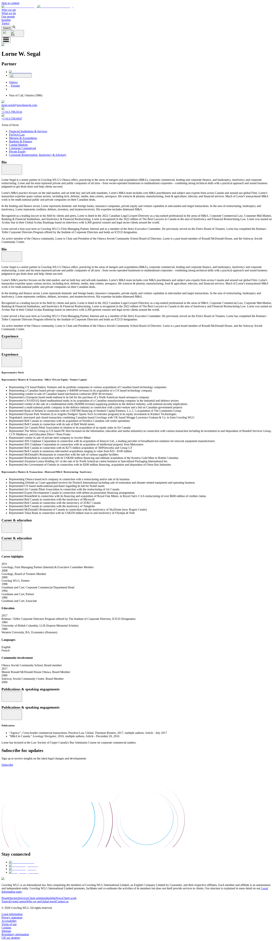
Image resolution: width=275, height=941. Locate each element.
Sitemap (6, 931)
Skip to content (10, 3)
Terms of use (9, 924)
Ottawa (13, 82)
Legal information (12, 914)
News (59, 898)
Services (23, 898)
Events (13, 901)
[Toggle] (11, 169)
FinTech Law (17, 134)
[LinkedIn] (20, 71)
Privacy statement (11, 917)
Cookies (6, 927)
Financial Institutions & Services (28, 131)
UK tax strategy (10, 937)
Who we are (8, 9)
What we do (8, 13)
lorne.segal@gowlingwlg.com (19, 105)
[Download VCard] (20, 76)
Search (7, 28)
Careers (21, 901)
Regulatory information (15, 934)
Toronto (15, 85)
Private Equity (17, 151)
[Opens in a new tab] (21, 862)
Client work (69, 898)
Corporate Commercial (22, 148)
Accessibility (9, 920)
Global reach (48, 901)
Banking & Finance (20, 141)
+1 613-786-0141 (11, 111)
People (5, 898)
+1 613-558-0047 (11, 118)
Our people (8, 16)
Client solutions (37, 898)
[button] (37, 6)
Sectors (14, 898)
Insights (6, 20)
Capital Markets (18, 144)
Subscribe (7, 764)
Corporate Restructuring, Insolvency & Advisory (37, 154)
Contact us (62, 901)
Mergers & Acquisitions (23, 138)
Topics (5, 23)
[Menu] (5, 40)
